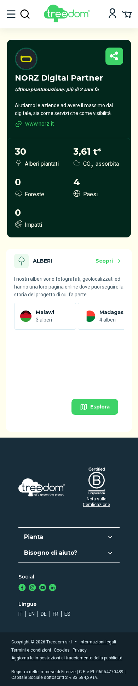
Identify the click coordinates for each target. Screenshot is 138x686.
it (20, 614)
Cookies (62, 650)
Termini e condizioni (31, 650)
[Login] (112, 14)
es (67, 614)
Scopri (104, 261)
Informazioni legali (98, 642)
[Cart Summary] (126, 14)
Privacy (80, 650)
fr (55, 614)
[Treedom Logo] (68, 20)
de (44, 614)
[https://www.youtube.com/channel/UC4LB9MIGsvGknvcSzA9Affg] (42, 588)
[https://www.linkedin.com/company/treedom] (52, 588)
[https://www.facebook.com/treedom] (22, 588)
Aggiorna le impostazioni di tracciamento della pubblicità (66, 657)
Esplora (100, 407)
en (32, 614)
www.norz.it (39, 123)
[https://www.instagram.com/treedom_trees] (32, 588)
